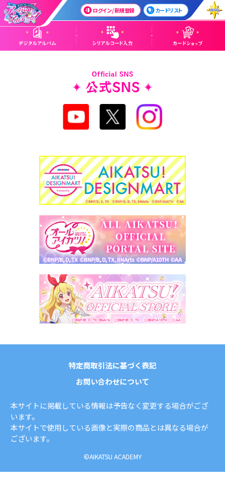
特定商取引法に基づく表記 (112, 365)
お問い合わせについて (112, 381)
